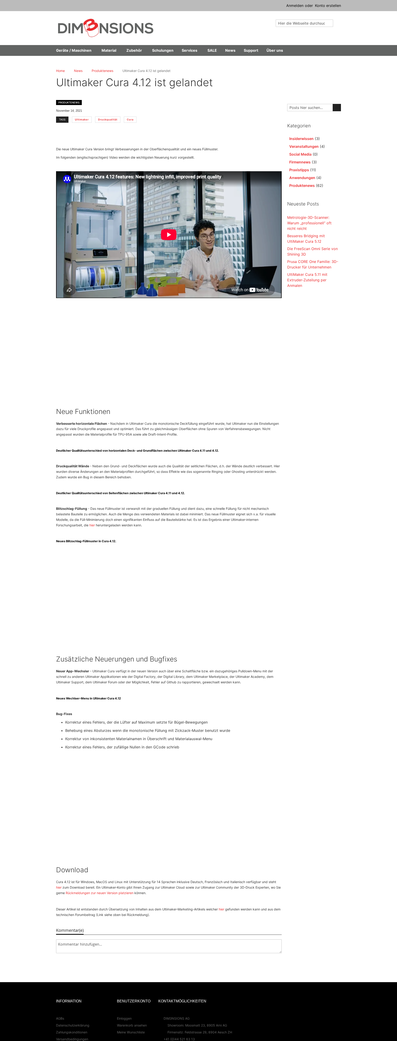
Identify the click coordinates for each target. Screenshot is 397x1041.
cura (130, 119)
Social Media (300, 154)
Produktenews (102, 71)
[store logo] (105, 28)
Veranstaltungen (304, 146)
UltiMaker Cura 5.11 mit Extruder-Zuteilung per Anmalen (307, 280)
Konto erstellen (328, 5)
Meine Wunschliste (131, 1032)
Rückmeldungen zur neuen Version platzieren (99, 893)
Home (60, 71)
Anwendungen (302, 177)
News (78, 71)
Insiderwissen (301, 138)
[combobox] (304, 23)
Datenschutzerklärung (72, 1025)
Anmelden (294, 5)
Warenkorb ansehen (132, 1025)
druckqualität (107, 119)
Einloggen (124, 1018)
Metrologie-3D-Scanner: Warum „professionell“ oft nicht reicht (309, 223)
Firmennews (300, 162)
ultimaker (82, 119)
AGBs (60, 1018)
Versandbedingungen (72, 1039)
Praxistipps (299, 170)
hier (92, 525)
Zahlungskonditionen (71, 1032)
